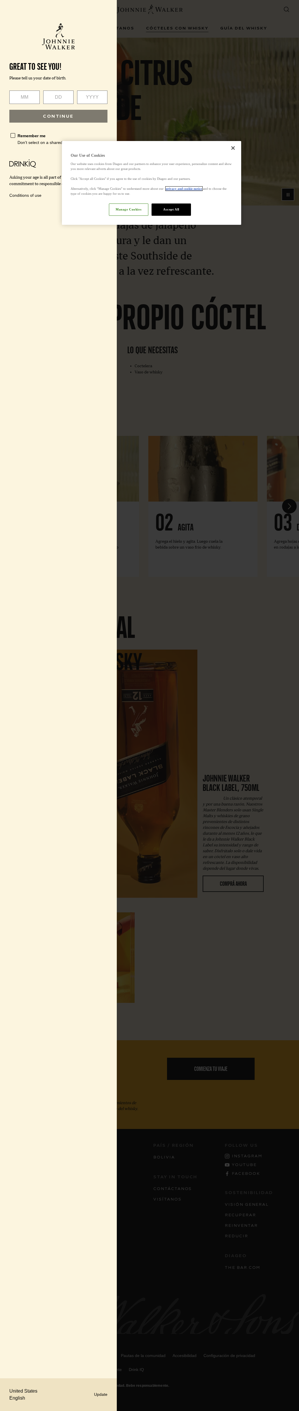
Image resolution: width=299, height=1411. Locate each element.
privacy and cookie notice (184, 188)
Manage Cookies (128, 209)
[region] (151, 183)
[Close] (233, 148)
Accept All (171, 209)
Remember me (32, 135)
